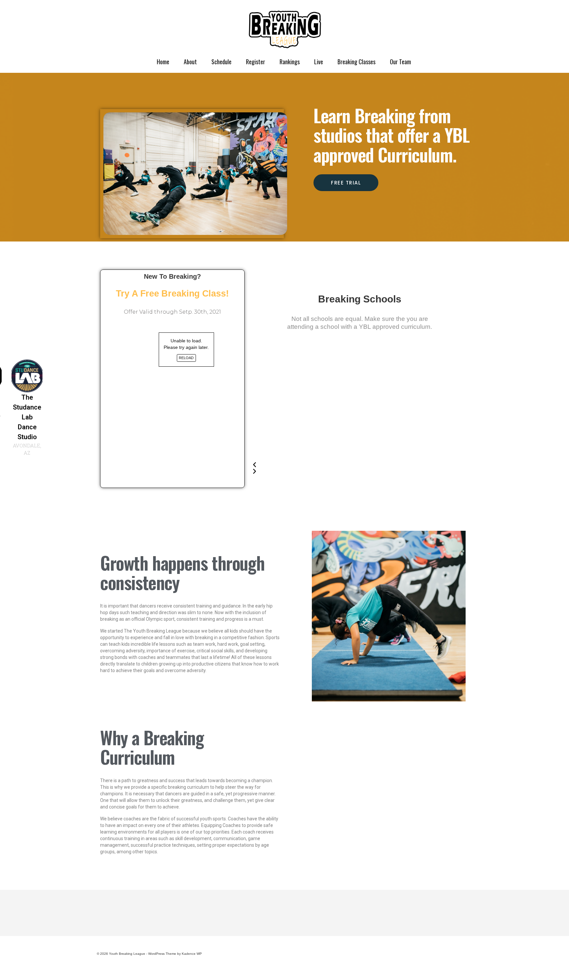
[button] (353, 465)
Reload (186, 358)
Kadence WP (192, 953)
